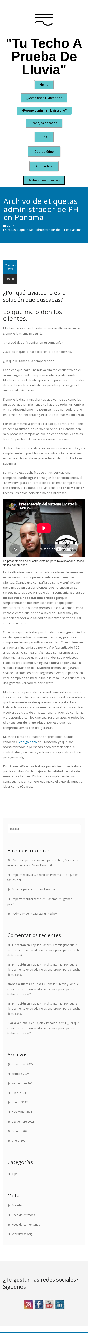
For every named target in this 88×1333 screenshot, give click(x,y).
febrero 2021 (20, 1131)
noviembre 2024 (22, 1064)
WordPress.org (22, 1234)
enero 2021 (19, 1140)
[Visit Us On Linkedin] (59, 1304)
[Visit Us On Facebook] (39, 1304)
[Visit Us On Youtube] (49, 1304)
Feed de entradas (23, 1215)
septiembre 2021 (23, 1121)
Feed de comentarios (26, 1224)
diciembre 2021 (22, 1112)
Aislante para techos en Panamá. (33, 889)
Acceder (17, 1205)
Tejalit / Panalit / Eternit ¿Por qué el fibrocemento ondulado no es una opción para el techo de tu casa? (44, 950)
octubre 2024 (20, 1074)
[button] (44, 84)
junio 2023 (19, 1093)
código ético (28, 742)
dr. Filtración (16, 945)
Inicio (6, 225)
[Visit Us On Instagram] (28, 1304)
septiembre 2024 (23, 1083)
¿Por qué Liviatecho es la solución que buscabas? (34, 296)
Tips (14, 1174)
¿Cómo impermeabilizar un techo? (34, 913)
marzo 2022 (20, 1102)
